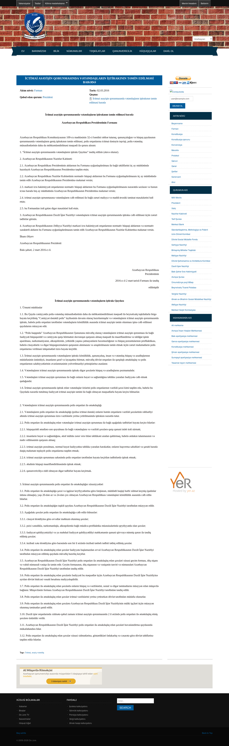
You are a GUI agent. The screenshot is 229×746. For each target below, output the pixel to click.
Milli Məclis (176, 197)
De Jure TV (24, 714)
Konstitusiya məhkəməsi (182, 346)
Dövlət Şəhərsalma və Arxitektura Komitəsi (190, 260)
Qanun (174, 160)
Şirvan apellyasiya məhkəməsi (185, 352)
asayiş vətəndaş (38, 652)
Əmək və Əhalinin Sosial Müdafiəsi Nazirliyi (191, 299)
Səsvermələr (25, 718)
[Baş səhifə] (34, 25)
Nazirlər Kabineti (179, 213)
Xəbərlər (23, 706)
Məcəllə (175, 150)
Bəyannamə (177, 123)
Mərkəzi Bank (177, 224)
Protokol (175, 155)
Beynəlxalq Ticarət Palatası (183, 287)
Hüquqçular (147, 51)
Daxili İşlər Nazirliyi (180, 266)
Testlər (38, 3)
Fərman (38, 90)
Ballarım (204, 3)
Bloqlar (22, 710)
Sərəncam (176, 176)
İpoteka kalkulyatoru (78, 706)
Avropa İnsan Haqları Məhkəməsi (186, 330)
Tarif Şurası (176, 218)
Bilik (56, 51)
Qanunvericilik (122, 51)
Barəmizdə (39, 51)
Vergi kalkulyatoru (77, 718)
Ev (22, 51)
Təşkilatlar (97, 51)
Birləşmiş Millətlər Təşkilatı (183, 250)
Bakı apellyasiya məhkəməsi (184, 335)
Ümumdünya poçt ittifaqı (182, 282)
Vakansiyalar (24, 3)
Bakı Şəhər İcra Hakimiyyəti (183, 271)
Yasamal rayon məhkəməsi (183, 362)
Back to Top (207, 732)
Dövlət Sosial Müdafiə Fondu (184, 239)
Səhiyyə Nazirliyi (179, 244)
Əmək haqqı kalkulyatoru (80, 723)
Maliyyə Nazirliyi (178, 255)
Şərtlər (174, 171)
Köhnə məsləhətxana (54, 3)
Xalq (173, 208)
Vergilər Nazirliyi (178, 293)
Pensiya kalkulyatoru (78, 714)
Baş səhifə (21, 732)
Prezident (48, 97)
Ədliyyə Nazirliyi (178, 304)
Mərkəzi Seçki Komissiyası (183, 309)
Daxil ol (168, 51)
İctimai (28, 652)
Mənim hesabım (189, 3)
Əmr (173, 182)
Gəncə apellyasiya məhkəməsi (185, 341)
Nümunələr (74, 51)
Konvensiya (176, 144)
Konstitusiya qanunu (180, 139)
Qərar (174, 166)
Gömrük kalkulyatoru (78, 710)
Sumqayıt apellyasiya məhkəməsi (186, 357)
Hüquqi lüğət (25, 723)
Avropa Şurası (177, 276)
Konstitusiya (177, 134)
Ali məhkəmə (177, 325)
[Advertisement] (77, 63)
